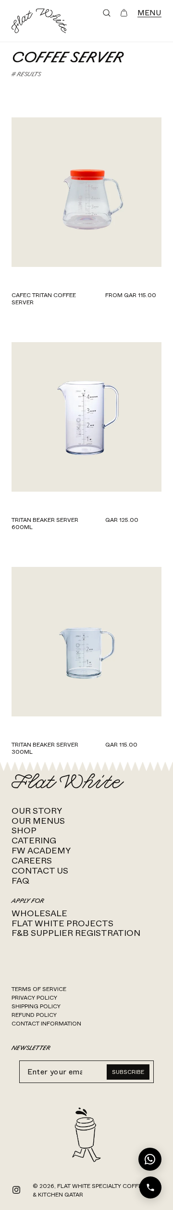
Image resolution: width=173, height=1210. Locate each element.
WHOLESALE (39, 913)
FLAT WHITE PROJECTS (62, 923)
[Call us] (150, 1187)
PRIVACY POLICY (34, 997)
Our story (37, 811)
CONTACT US (40, 870)
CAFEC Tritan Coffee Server (44, 299)
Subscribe (128, 1072)
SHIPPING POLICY (36, 1006)
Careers (32, 860)
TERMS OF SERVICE (39, 989)
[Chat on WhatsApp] (149, 1159)
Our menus (38, 821)
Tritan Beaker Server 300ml (45, 748)
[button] (107, 13)
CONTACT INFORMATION (46, 1023)
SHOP (24, 830)
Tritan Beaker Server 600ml (45, 523)
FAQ (20, 881)
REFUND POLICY (34, 1015)
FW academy (41, 850)
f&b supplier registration (76, 933)
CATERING (34, 840)
